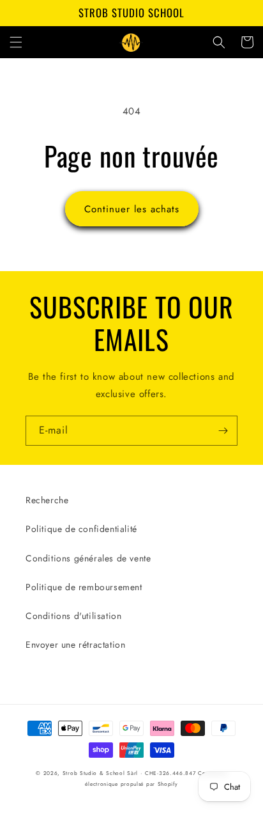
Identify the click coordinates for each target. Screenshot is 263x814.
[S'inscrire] (223, 431)
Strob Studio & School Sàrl (100, 773)
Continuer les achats (131, 209)
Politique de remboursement (84, 587)
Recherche (47, 500)
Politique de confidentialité (81, 528)
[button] (16, 42)
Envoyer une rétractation (75, 644)
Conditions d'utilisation (73, 615)
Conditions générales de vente (88, 558)
